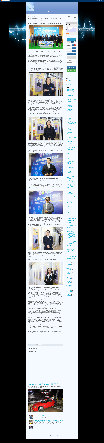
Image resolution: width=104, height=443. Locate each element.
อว (67, 197)
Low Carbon (69, 227)
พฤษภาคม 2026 (68, 268)
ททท (67, 133)
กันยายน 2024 (68, 294)
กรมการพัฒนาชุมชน (70, 96)
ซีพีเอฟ (68, 128)
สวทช (68, 188)
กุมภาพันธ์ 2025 (68, 287)
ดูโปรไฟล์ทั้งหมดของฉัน (70, 81)
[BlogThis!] (38, 344)
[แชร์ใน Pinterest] (41, 344)
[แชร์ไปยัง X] (39, 344)
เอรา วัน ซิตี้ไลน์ (69, 202)
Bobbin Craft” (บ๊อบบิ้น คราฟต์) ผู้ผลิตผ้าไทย (71, 216)
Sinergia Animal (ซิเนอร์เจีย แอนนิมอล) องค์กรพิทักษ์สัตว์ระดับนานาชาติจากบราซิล (71, 243)
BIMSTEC (68, 212)
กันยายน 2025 (68, 278)
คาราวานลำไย (69, 118)
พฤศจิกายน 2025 (69, 276)
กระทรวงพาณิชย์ (70, 106)
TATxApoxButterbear (70, 249)
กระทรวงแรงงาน (70, 109)
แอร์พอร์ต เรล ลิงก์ (70, 203)
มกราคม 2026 (68, 273)
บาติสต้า (68, 152)
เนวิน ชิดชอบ (69, 143)
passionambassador (70, 231)
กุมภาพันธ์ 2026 (68, 272)
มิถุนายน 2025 (68, 282)
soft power (69, 245)
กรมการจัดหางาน (70, 94)
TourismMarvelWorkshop (71, 258)
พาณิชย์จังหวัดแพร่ (70, 158)
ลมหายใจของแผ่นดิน (70, 171)
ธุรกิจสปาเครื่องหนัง (70, 136)
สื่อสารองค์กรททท (70, 192)
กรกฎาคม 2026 (68, 265)
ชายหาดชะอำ (69, 127)
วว (67, 175)
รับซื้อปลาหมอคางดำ (70, 167)
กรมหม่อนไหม (69, 105)
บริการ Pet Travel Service (71, 146)
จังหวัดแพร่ (69, 125)
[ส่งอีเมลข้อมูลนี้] (37, 344)
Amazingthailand (70, 205)
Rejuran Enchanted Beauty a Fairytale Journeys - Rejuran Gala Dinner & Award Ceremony (71, 234)
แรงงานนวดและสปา (70, 168)
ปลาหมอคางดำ (69, 156)
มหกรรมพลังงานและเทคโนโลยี (70, 163)
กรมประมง (69, 101)
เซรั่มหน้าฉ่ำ (69, 129)
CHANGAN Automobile (71, 220)
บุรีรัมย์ (68, 153)
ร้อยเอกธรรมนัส (69, 166)
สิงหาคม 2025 (68, 280)
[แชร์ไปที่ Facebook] (40, 344)
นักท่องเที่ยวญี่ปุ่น (70, 138)
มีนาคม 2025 (68, 286)
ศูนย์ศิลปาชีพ (69, 178)
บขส (68, 144)
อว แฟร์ (68, 198)
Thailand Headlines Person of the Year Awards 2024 (71, 253)
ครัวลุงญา (68, 117)
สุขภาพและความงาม (70, 194)
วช (67, 173)
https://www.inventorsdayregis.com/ (43, 333)
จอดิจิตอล (68, 124)
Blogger (60, 435)
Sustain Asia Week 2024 (71, 246)
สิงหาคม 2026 (68, 264)
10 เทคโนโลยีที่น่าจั (70, 89)
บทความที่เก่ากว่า (60, 378)
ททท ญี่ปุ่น (68, 134)
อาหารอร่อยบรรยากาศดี (71, 201)
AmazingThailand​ (70, 206)
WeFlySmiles (69, 259)
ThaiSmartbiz (69, 80)
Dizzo (53, 435)
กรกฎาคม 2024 (68, 296)
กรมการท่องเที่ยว (70, 95)
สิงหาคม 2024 (68, 295)
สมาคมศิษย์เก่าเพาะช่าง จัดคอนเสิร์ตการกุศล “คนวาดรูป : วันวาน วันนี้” (71, 181)
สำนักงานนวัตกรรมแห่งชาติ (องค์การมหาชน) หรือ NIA (71, 190)
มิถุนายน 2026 (68, 267)
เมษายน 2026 (68, 269)
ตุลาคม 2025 (68, 277)
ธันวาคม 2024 (68, 290)
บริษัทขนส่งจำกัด (70, 149)
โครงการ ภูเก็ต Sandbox (71, 121)
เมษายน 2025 (68, 285)
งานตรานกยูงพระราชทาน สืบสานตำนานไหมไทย (71, 123)
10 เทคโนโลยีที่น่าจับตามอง (71, 90)
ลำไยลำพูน (69, 172)
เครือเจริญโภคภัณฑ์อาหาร (71, 119)
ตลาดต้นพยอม (69, 132)
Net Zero (68, 228)
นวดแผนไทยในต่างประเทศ (71, 137)
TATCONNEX (69, 248)
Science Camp (69, 238)
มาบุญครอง (69, 164)
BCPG (68, 211)
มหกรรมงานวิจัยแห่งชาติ (71, 161)
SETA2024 (69, 240)
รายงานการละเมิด (69, 84)
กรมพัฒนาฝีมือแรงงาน (71, 102)
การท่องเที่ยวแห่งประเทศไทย (70, 112)
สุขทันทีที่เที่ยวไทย (70, 193)
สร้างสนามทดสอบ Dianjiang (70, 187)
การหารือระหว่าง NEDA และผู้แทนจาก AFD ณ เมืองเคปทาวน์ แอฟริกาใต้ (71, 115)
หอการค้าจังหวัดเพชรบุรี (71, 196)
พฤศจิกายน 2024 (69, 291)
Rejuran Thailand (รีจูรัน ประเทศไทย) (71, 237)
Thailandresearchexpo (71, 255)
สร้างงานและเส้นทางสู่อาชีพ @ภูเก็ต (71, 185)
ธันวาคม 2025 (68, 274)
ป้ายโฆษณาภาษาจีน (70, 157)
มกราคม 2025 (68, 289)
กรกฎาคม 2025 (68, 281)
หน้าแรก (45, 378)
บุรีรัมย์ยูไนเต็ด (69, 154)
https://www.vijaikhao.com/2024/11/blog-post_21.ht (71, 222)
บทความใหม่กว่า (30, 378)
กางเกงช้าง (69, 110)
